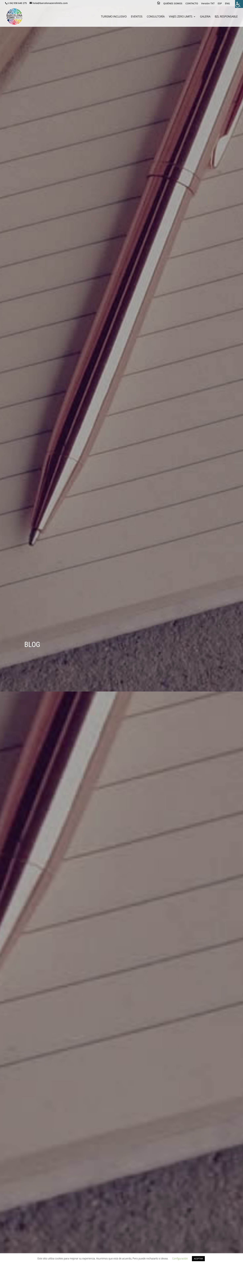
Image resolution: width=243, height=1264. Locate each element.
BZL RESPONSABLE (226, 16)
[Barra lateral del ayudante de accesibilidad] (239, 4)
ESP (220, 3)
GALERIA (205, 16)
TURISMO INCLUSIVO (114, 16)
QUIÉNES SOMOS (172, 3)
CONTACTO (191, 3)
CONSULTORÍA (156, 16)
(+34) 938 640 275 (17, 3)
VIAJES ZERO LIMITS (180, 16)
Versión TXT (208, 3)
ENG (227, 3)
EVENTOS (136, 16)
